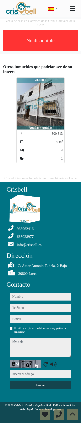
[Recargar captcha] (45, 364)
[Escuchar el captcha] (53, 364)
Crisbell (19, 405)
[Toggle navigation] (72, 9)
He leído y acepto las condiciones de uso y (40, 330)
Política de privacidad (38, 405)
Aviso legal (26, 409)
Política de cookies (64, 405)
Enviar (40, 385)
